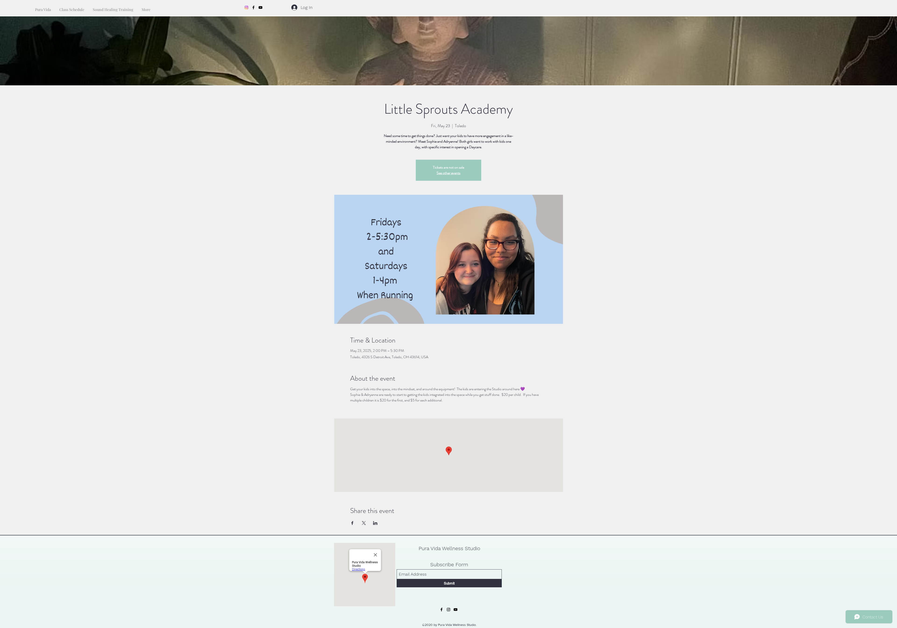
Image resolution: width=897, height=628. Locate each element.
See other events (448, 173)
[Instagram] (246, 7)
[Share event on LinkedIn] (375, 523)
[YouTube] (260, 7)
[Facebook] (253, 7)
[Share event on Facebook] (352, 523)
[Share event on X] (364, 523)
